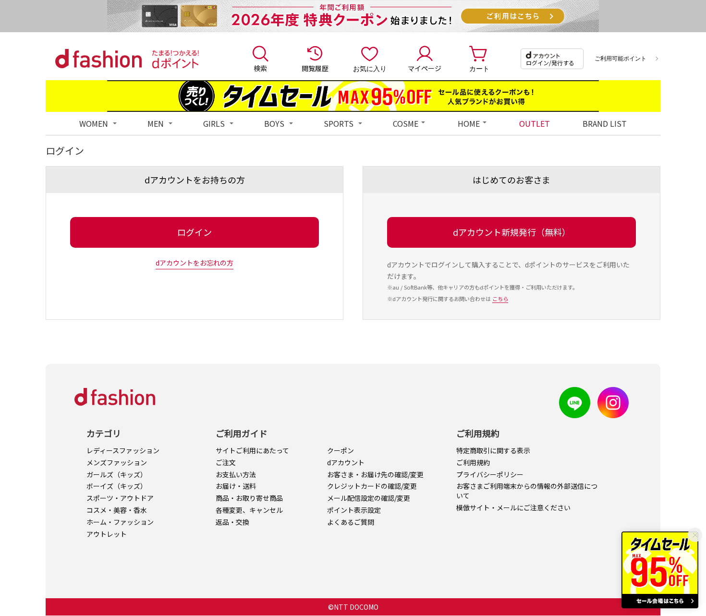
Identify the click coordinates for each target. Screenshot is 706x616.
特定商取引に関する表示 (493, 450)
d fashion (98, 58)
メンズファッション (116, 462)
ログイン (194, 232)
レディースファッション (122, 450)
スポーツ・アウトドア (120, 498)
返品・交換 (232, 522)
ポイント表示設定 (354, 510)
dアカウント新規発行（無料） (512, 232)
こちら (500, 298)
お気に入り (370, 68)
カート (479, 68)
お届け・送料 (236, 486)
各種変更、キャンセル (249, 510)
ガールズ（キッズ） (116, 474)
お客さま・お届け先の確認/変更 (375, 474)
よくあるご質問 (350, 522)
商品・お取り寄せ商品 (249, 498)
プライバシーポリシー (489, 474)
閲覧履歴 (315, 68)
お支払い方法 (236, 474)
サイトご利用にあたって (252, 450)
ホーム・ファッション (120, 522)
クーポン (340, 450)
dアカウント (346, 462)
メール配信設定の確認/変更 (368, 498)
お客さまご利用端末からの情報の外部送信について (526, 490)
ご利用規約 (473, 462)
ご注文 (226, 462)
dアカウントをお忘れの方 (194, 262)
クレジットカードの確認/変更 (372, 486)
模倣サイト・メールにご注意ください (513, 507)
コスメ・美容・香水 (116, 510)
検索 (260, 68)
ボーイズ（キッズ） (116, 486)
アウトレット (106, 534)
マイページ (424, 68)
